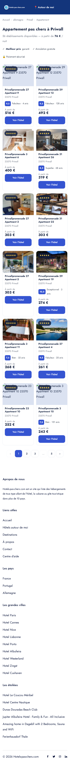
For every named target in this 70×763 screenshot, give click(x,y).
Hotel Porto (10, 644)
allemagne (18, 19)
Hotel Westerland (13, 658)
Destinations (10, 535)
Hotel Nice (9, 630)
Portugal (8, 586)
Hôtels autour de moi (15, 527)
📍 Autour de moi (44, 7)
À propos (8, 542)
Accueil (6, 19)
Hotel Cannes (11, 622)
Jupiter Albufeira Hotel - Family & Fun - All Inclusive (34, 717)
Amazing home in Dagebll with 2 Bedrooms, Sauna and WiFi (34, 726)
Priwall (30, 19)
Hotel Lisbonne (12, 637)
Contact (7, 549)
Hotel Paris (9, 615)
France (7, 578)
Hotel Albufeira (12, 651)
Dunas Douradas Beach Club (20, 709)
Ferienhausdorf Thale (15, 737)
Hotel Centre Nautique (16, 702)
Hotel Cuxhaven (12, 673)
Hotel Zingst (10, 666)
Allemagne (9, 593)
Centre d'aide (11, 556)
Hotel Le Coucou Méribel (18, 695)
